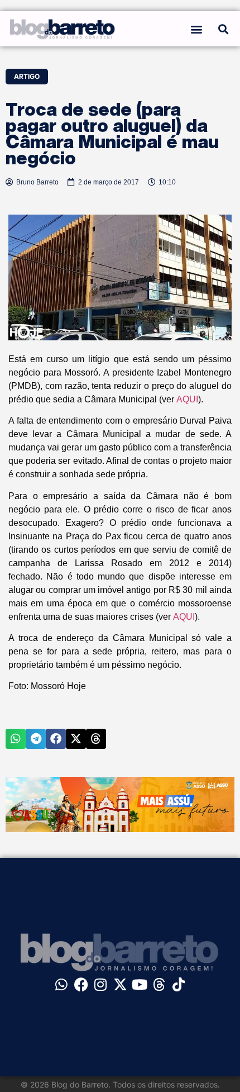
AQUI (187, 399)
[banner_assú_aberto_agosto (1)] (120, 828)
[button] (197, 29)
